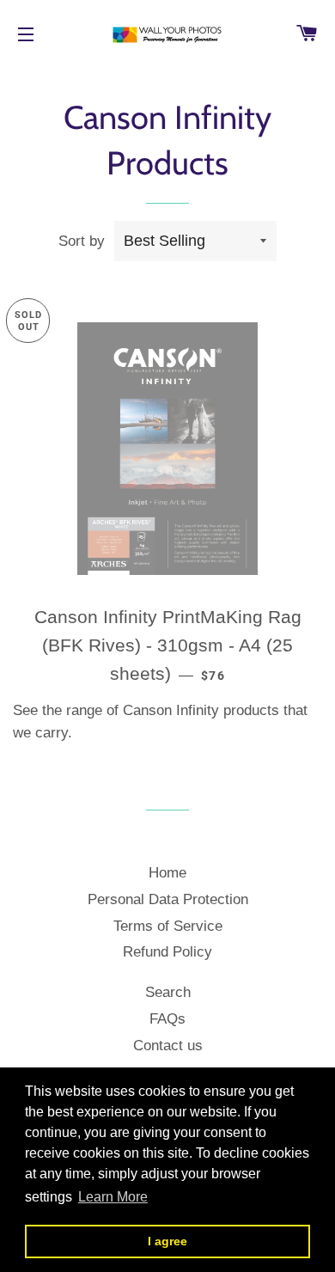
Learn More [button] (113, 1196)
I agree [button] (167, 1241)
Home (167, 873)
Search (168, 992)
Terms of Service (167, 926)
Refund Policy (167, 952)
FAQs (167, 1019)
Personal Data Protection (168, 899)
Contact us (168, 1045)
